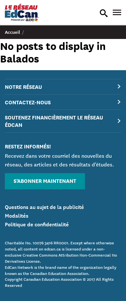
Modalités (16, 215)
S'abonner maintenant (45, 180)
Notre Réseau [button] (23, 86)
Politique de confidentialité (37, 224)
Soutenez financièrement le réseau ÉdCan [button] (54, 120)
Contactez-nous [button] (28, 102)
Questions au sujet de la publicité (44, 206)
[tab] (63, 86)
